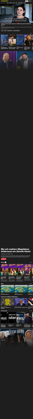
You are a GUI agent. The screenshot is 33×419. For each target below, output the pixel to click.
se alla (31, 33)
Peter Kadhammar (9, 30)
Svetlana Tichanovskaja (16, 30)
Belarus (5, 30)
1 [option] (5, 262)
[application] (16, 13)
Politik (2, 30)
